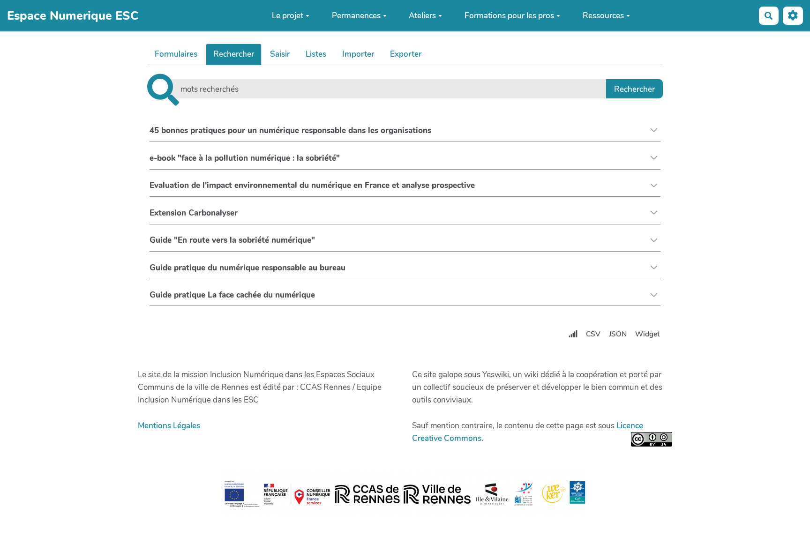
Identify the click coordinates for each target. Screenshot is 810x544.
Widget (647, 334)
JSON (618, 334)
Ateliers (422, 15)
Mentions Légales (169, 425)
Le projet (287, 15)
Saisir (280, 54)
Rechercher (233, 54)
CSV (593, 334)
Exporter (405, 54)
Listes (316, 54)
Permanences (356, 15)
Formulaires (176, 54)
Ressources (603, 15)
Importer (358, 54)
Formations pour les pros (509, 15)
